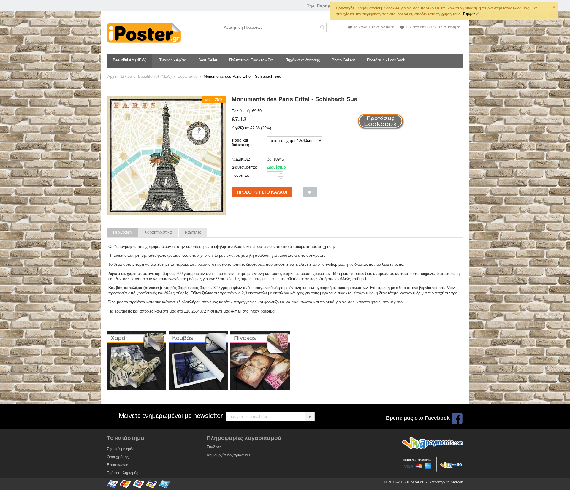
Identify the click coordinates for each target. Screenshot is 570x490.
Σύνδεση (214, 447)
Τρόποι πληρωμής (122, 473)
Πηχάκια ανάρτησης (302, 60)
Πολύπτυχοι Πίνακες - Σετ (251, 60)
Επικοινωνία (118, 465)
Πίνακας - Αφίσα (172, 60)
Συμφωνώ (471, 14)
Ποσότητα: (240, 175)
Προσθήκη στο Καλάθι (262, 192)
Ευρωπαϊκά (188, 76)
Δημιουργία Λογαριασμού (228, 455)
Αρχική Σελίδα (119, 76)
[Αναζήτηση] (322, 28)
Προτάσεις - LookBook (386, 60)
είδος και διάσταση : (242, 142)
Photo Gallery (343, 60)
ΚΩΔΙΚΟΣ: (241, 159)
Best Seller (207, 60)
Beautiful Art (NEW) (129, 60)
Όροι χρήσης (118, 457)
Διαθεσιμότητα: (244, 167)
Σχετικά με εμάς (120, 449)
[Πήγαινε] (309, 416)
